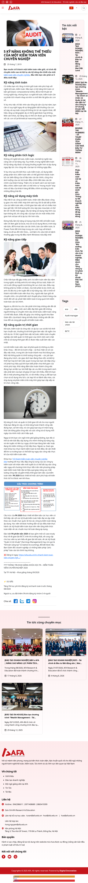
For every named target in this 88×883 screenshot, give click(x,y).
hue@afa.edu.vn (68, 815)
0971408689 (30, 804)
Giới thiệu (9, 776)
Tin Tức (8, 788)
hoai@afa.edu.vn (50, 815)
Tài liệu (8, 792)
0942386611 (18, 804)
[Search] (83, 7)
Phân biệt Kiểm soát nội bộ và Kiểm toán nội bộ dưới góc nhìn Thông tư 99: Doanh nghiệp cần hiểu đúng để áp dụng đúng (78, 193)
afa (75, 309)
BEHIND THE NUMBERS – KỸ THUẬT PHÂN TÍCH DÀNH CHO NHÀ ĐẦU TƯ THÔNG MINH (79, 140)
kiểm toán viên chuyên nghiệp (17, 75)
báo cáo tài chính (70, 323)
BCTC (67, 331)
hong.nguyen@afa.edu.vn (16, 824)
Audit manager (71, 315)
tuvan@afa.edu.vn (34, 815)
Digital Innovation (68, 870)
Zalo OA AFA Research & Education (20, 810)
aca (66, 309)
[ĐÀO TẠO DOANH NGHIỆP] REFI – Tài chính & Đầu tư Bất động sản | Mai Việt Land (79, 57)
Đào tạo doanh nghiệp (15, 780)
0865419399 (42, 804)
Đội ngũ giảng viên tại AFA (16, 784)
